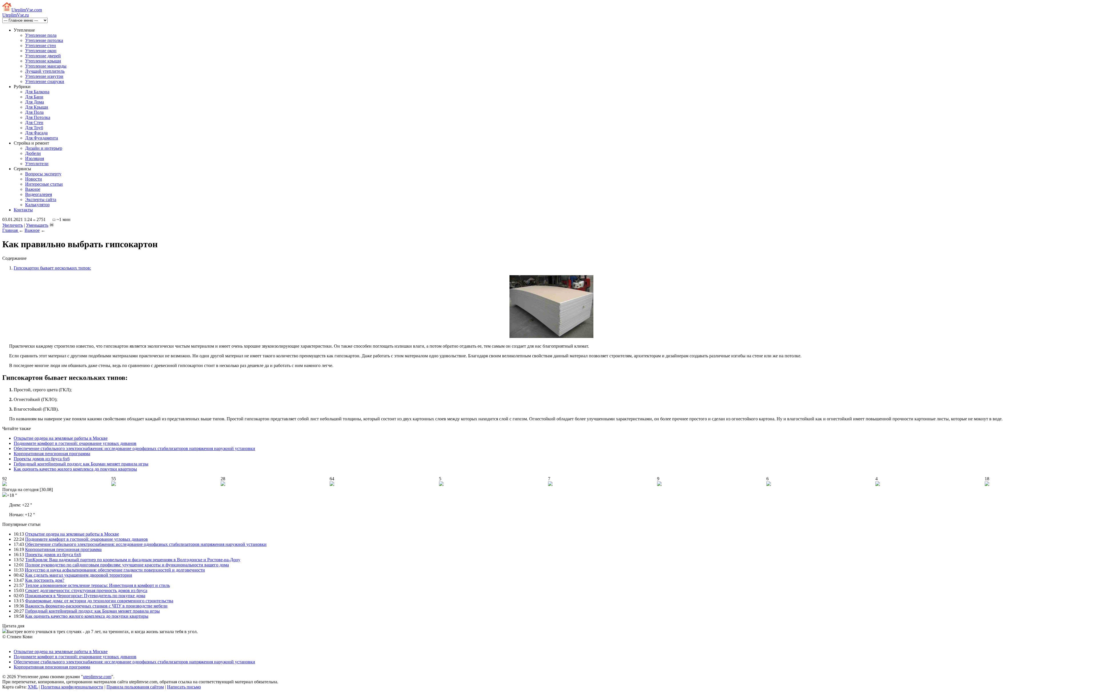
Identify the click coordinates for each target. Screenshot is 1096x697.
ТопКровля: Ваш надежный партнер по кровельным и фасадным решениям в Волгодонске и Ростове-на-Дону (132, 559)
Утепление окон (41, 50)
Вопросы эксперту (43, 173)
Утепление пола (41, 35)
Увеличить (12, 225)
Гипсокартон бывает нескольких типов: (52, 268)
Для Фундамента (41, 137)
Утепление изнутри (44, 76)
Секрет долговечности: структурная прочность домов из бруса (86, 590)
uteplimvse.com (97, 676)
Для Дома (34, 102)
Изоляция (34, 158)
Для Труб (34, 127)
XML (33, 686)
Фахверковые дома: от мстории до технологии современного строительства (99, 600)
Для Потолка (37, 117)
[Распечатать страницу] (51, 224)
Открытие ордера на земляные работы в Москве (61, 438)
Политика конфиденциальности (72, 686)
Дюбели (33, 153)
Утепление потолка (44, 40)
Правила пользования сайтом (135, 686)
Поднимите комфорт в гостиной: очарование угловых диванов (75, 443)
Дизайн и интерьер (43, 148)
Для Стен (34, 122)
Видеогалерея (38, 194)
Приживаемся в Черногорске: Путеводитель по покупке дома (85, 595)
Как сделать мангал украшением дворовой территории (78, 575)
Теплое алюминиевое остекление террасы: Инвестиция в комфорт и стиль (97, 585)
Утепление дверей (43, 55)
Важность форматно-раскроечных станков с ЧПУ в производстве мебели (96, 605)
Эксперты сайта (40, 199)
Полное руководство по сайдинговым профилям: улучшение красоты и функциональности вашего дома (127, 564)
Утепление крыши (43, 60)
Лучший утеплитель (45, 71)
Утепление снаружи (44, 81)
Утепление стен (40, 45)
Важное (32, 189)
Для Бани (34, 96)
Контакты (23, 209)
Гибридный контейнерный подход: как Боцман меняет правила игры (81, 463)
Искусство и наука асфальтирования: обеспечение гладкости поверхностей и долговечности (115, 570)
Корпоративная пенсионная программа (52, 453)
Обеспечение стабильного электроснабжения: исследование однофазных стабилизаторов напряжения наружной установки (134, 448)
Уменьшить (37, 225)
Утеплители (37, 163)
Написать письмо (184, 686)
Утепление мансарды (46, 66)
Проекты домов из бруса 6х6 (42, 458)
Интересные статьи (44, 184)
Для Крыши (36, 107)
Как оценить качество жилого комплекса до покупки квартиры (75, 469)
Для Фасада (36, 132)
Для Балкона (37, 91)
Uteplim (26, 9)
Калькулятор (37, 204)
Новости (33, 179)
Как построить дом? (44, 580)
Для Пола (34, 112)
